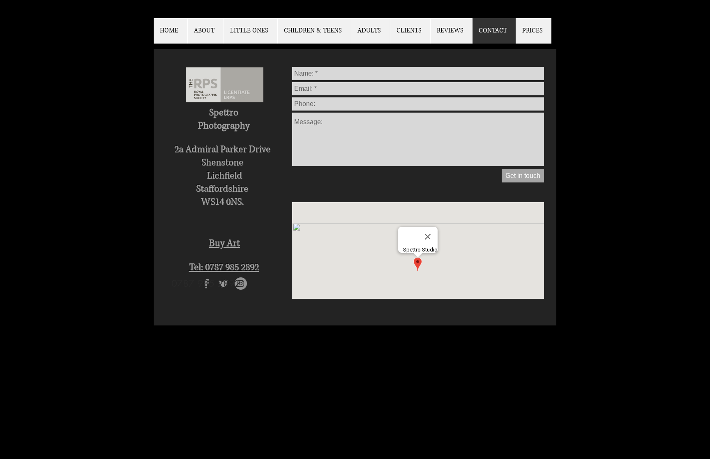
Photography (224, 126)
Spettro (223, 112)
